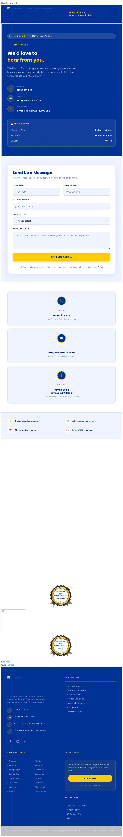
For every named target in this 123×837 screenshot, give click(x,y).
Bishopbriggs (14, 770)
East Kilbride (14, 778)
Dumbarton (40, 774)
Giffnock (39, 778)
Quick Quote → (90, 778)
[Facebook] (10, 741)
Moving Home (73, 686)
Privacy (102, 831)
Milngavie (13, 787)
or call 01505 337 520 (90, 785)
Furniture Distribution (76, 703)
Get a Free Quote (74, 711)
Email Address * (21, 200)
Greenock (13, 782)
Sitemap (70, 818)
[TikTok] (25, 741)
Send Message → (61, 257)
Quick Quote (7, 665)
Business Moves (74, 694)
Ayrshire (12, 765)
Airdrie (38, 761)
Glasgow (13, 761)
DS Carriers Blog (74, 814)
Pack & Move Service (76, 690)
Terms (93, 831)
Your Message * (21, 229)
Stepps (12, 791)
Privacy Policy (97, 267)
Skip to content (9, 3)
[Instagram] (17, 741)
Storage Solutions (75, 699)
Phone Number (70, 185)
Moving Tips (72, 707)
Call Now (5, 661)
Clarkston (39, 770)
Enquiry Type (19, 214)
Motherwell (40, 787)
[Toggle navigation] (112, 14)
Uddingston (40, 791)
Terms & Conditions (76, 805)
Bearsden (39, 765)
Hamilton (39, 782)
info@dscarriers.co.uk (29, 100)
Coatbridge (14, 774)
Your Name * (19, 185)
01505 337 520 (24, 90)
